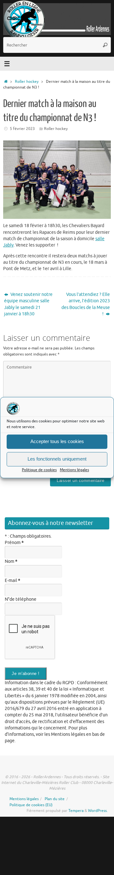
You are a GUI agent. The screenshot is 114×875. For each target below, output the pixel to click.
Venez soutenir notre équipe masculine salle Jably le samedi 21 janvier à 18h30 (28, 304)
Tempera (76, 810)
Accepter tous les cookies (57, 441)
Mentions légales (74, 469)
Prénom (14, 542)
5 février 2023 (22, 128)
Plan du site (55, 798)
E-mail (12, 580)
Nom (11, 561)
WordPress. (98, 810)
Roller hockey (27, 81)
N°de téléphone (20, 599)
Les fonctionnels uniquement (57, 459)
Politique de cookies (39, 469)
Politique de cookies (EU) (31, 804)
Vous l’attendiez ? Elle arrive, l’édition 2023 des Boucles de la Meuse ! (85, 304)
